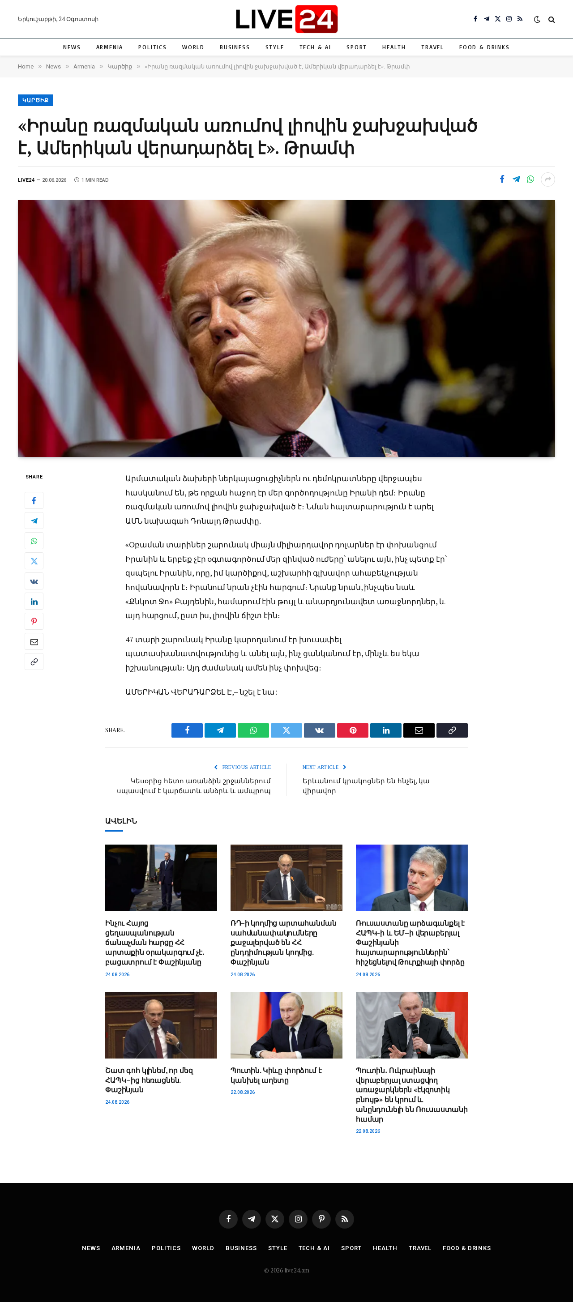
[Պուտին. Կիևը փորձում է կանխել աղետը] (286, 1025)
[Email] (34, 641)
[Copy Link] (34, 661)
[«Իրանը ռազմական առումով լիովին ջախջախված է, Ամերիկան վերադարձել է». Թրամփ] (286, 328)
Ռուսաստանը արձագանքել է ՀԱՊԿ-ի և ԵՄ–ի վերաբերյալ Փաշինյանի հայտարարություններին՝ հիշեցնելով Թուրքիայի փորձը (410, 942)
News (72, 47)
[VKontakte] (34, 580)
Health (394, 47)
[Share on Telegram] (516, 179)
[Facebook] (34, 500)
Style (274, 47)
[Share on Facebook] (502, 179)
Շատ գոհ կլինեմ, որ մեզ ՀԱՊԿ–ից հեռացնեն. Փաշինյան (148, 1080)
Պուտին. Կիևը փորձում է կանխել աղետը (276, 1075)
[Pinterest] (34, 621)
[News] (286, 19)
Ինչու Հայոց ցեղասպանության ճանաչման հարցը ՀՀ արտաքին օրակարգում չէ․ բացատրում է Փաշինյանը (154, 942)
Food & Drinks (484, 47)
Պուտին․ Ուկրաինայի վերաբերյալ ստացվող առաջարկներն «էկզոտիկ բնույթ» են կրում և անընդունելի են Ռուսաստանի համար (412, 1095)
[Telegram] (34, 520)
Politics (152, 47)
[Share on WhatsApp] (530, 179)
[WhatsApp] (34, 540)
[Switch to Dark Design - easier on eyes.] (537, 19)
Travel (432, 47)
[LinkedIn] (34, 601)
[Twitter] (34, 560)
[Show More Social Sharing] (548, 179)
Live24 (26, 180)
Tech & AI (315, 47)
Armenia (110, 47)
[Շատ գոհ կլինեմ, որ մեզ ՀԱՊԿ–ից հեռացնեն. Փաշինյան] (161, 1025)
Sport (356, 47)
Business (235, 47)
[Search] (551, 19)
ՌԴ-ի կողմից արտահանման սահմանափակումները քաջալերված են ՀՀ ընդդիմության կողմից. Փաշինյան (283, 942)
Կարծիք (35, 100)
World (193, 47)
